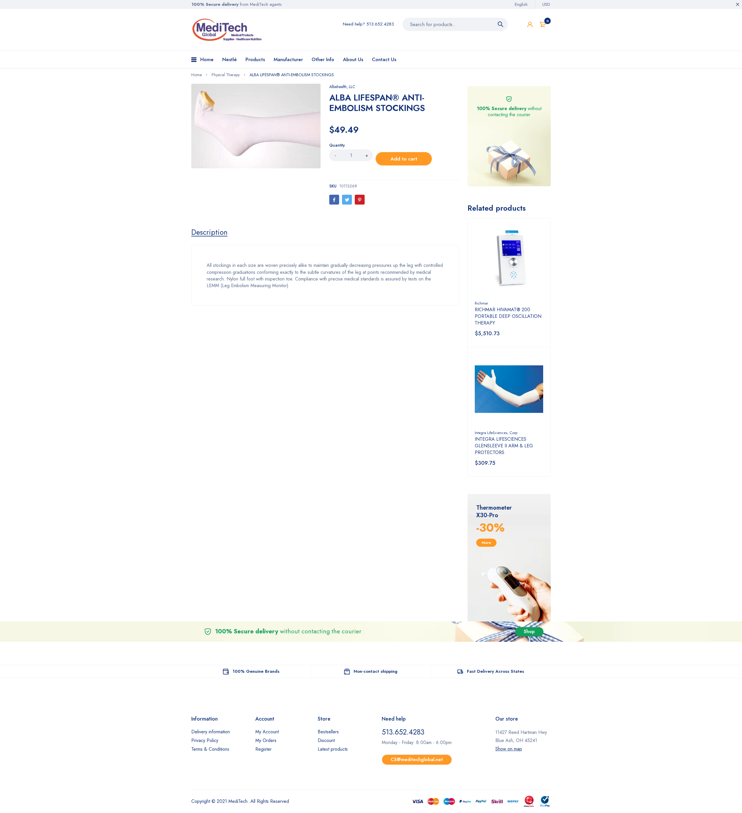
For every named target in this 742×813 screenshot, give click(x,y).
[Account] (530, 24)
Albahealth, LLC (342, 87)
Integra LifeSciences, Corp (496, 432)
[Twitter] (347, 200)
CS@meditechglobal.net (417, 759)
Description (209, 232)
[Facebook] (334, 200)
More (486, 542)
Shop (529, 631)
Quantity (337, 145)
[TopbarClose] (737, 4)
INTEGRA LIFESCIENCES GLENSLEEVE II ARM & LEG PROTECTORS (504, 446)
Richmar (481, 303)
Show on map (508, 748)
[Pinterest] (360, 200)
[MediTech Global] (227, 30)
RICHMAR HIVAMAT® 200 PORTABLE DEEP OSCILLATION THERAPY (508, 316)
